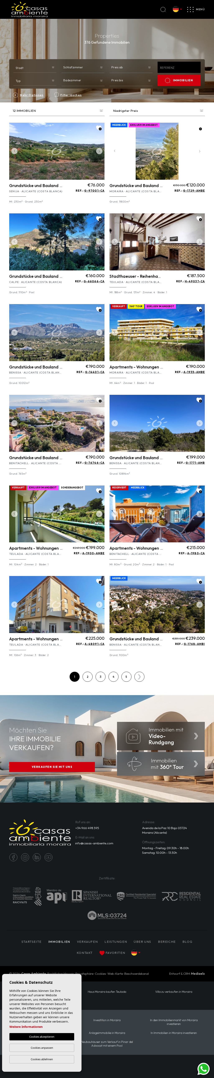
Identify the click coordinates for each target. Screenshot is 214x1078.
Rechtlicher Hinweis (60, 974)
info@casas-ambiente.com (94, 843)
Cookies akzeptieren (41, 1036)
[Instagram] (25, 857)
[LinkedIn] (37, 857)
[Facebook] (13, 857)
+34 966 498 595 (87, 828)
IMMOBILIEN (183, 80)
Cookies (100, 974)
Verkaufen (87, 942)
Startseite (32, 942)
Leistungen (115, 942)
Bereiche (167, 942)
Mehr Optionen (31, 95)
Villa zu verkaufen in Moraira (173, 992)
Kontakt (85, 953)
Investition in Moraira (107, 1020)
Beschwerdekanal (136, 974)
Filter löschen (71, 95)
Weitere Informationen (26, 1027)
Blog (187, 942)
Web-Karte (115, 974)
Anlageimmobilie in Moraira (107, 1033)
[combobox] (34, 67)
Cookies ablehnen (42, 1059)
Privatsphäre (84, 974)
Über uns (142, 942)
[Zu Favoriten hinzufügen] (99, 128)
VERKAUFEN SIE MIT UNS (52, 766)
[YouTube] (48, 857)
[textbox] (35, 68)
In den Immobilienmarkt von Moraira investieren (174, 1022)
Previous (13, 151)
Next (100, 151)
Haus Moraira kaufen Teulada (107, 992)
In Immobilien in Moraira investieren (174, 1033)
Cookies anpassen (42, 1048)
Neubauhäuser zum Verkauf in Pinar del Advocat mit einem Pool (107, 1043)
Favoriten (115, 953)
